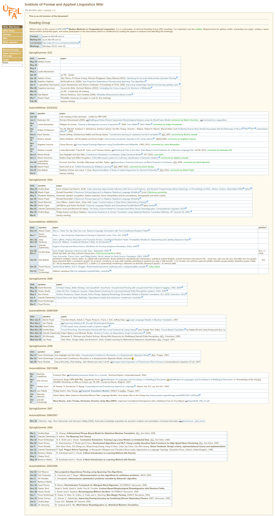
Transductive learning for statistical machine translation (134, 134)
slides (247, 189)
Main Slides (145, 124)
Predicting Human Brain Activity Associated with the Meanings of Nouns (210, 129)
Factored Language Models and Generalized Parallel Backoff (113, 205)
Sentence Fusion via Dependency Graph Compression (118, 333)
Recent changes (11, 50)
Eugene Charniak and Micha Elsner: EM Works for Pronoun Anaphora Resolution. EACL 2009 (95, 246)
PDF (246, 129)
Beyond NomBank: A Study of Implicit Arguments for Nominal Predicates (124, 170)
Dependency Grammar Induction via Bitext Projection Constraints (142, 162)
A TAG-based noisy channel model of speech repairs (85, 326)
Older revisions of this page (11, 54)
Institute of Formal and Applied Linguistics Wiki (64, 4)
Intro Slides (132, 124)
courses (47, 10)
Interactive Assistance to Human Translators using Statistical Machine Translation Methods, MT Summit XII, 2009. (139, 212)
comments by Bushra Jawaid (184, 134)
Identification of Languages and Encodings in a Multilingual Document (134, 379)
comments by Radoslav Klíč (219, 150)
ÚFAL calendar (10, 42)
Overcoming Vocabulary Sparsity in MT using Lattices (129, 139)
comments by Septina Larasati (174, 158)
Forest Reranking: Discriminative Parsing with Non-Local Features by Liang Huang (98, 330)
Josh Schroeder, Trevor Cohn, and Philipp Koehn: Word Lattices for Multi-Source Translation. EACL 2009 (100, 256)
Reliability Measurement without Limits (114, 94)
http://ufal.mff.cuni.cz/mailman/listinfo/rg (60, 43)
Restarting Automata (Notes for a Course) (88, 375)
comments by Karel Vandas (141, 167)
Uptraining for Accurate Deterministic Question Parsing (151, 78)
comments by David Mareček (196, 162)
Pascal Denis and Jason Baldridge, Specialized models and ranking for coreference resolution (98, 297)
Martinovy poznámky (157, 192)
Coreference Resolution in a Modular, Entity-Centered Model (113, 154)
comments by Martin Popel (182, 170)
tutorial (152, 205)
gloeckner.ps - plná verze (193, 421)
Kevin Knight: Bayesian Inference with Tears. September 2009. (81, 251)
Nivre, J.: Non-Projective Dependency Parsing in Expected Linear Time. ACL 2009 (89, 235)
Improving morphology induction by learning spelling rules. (152, 85)
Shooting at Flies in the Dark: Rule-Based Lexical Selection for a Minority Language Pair (154, 150)
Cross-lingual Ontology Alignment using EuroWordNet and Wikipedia (107, 144)
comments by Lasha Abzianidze (165, 144)
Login (6, 59)
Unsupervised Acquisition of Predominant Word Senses (138, 362)
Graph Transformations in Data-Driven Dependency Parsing (119, 202)
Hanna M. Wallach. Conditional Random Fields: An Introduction (81, 242)
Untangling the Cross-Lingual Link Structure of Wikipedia (125, 88)
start (40, 10)
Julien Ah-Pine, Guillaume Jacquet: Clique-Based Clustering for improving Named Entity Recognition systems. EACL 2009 (111, 291)
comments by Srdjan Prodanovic (167, 124)
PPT (252, 129)
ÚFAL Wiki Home (11, 27)
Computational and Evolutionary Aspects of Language (109, 386)
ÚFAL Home (8, 31)
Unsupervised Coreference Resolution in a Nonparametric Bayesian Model (115, 355)
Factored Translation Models (95, 391)
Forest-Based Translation (172, 330)
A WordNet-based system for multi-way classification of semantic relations (125, 158)
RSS (5, 38)
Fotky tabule (154, 266)
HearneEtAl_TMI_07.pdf (199, 401)
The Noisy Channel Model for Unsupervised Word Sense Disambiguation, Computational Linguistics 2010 (137, 209)
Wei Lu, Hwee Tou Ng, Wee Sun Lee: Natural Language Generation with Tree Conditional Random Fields (100, 231)
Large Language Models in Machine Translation (150, 320)
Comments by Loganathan (215, 120)
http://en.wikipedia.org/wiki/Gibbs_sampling (89, 271)
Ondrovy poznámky (105, 253)
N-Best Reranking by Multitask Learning (93, 167)
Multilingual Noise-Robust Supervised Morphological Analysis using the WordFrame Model (129, 120)
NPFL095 (62, 29)
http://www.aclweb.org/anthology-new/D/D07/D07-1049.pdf (172, 395)
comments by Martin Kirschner (185, 120)
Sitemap (7, 34)
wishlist (198, 29)
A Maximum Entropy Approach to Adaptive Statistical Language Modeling (106, 192)
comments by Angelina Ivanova (182, 139)
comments (158, 154)
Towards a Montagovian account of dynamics (98, 124)
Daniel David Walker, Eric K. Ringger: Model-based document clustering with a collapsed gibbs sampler (99, 266)
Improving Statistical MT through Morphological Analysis (89, 323)
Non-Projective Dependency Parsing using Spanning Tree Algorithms (114, 81)
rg (54, 10)
